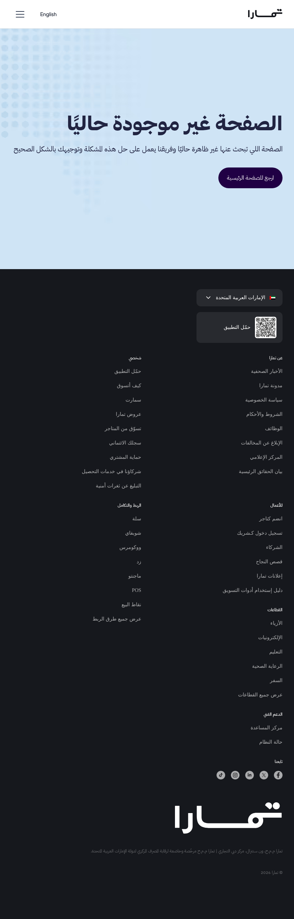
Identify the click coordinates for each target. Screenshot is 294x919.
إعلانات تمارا (270, 576)
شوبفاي (133, 533)
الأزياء (276, 623)
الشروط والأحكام (264, 414)
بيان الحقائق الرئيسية (261, 471)
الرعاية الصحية (267, 666)
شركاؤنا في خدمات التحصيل (111, 471)
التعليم (276, 652)
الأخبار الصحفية (267, 371)
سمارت (133, 400)
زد (139, 561)
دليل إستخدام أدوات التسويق (253, 590)
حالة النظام (271, 742)
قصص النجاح (269, 561)
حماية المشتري (125, 457)
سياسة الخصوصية (264, 400)
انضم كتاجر (271, 518)
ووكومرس (130, 547)
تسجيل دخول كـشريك (260, 533)
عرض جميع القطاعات (260, 694)
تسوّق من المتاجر (123, 428)
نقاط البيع (131, 604)
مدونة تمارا (271, 385)
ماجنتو (134, 576)
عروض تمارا (128, 414)
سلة (136, 518)
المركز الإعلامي (266, 457)
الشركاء (274, 547)
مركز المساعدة (267, 727)
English (48, 14)
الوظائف (274, 428)
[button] (20, 14)
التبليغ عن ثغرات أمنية (118, 485)
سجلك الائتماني (125, 443)
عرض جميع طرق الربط (117, 619)
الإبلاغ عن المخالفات (262, 443)
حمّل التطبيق (127, 371)
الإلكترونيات (270, 637)
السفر (276, 680)
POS (136, 590)
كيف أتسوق (129, 385)
